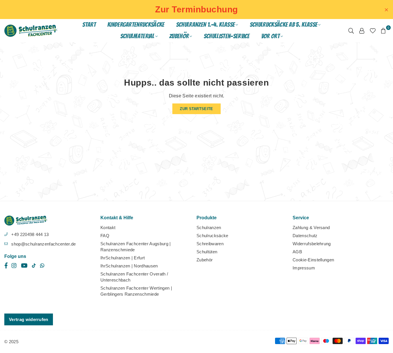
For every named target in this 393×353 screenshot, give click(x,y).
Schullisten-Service (227, 36)
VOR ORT (270, 36)
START (89, 24)
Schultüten (207, 251)
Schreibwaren (210, 243)
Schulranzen (209, 227)
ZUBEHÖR (179, 36)
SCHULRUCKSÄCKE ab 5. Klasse (284, 24)
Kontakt (107, 227)
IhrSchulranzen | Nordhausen (129, 265)
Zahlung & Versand (311, 227)
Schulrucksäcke (212, 235)
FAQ (104, 235)
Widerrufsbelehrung (312, 243)
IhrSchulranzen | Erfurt (122, 257)
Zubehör (205, 259)
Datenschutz (305, 235)
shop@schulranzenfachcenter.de (43, 243)
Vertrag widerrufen (28, 319)
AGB (297, 251)
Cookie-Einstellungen (313, 259)
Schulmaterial (137, 36)
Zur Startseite (196, 109)
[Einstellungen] (362, 30)
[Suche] (351, 30)
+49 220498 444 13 (30, 234)
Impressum (304, 267)
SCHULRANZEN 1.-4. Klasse (205, 24)
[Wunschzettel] (372, 30)
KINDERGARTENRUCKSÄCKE (136, 24)
